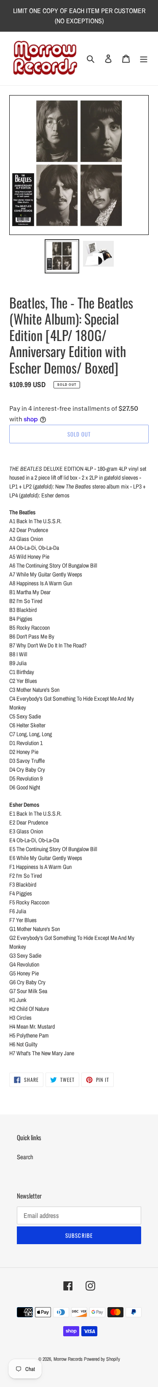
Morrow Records (68, 1359)
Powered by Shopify (102, 1359)
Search (25, 1156)
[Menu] (144, 58)
